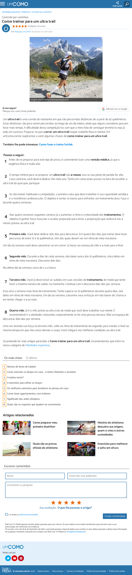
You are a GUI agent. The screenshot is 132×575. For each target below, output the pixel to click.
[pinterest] (21, 558)
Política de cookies (117, 571)
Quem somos (43, 571)
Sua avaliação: (47, 508)
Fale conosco (57, 571)
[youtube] (14, 558)
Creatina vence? (15, 377)
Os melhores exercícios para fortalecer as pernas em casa (37, 388)
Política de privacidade (96, 571)
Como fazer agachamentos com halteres (29, 394)
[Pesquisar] (127, 4)
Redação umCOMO (23, 31)
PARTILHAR (117, 6)
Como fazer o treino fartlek (56, 144)
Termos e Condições (75, 571)
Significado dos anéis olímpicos (23, 399)
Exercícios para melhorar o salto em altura (113, 446)
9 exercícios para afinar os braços (24, 383)
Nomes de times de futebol (21, 367)
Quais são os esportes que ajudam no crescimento (34, 404)
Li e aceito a (23, 514)
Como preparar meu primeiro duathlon (45, 425)
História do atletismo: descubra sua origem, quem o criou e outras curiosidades (111, 429)
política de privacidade (28, 514)
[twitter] (8, 558)
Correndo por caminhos (42, 12)
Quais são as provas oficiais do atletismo (45, 446)
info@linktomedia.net (76, 531)
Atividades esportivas (11, 12)
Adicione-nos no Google (116, 109)
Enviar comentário (115, 516)
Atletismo (26, 12)
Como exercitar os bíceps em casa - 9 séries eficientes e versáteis (41, 372)
